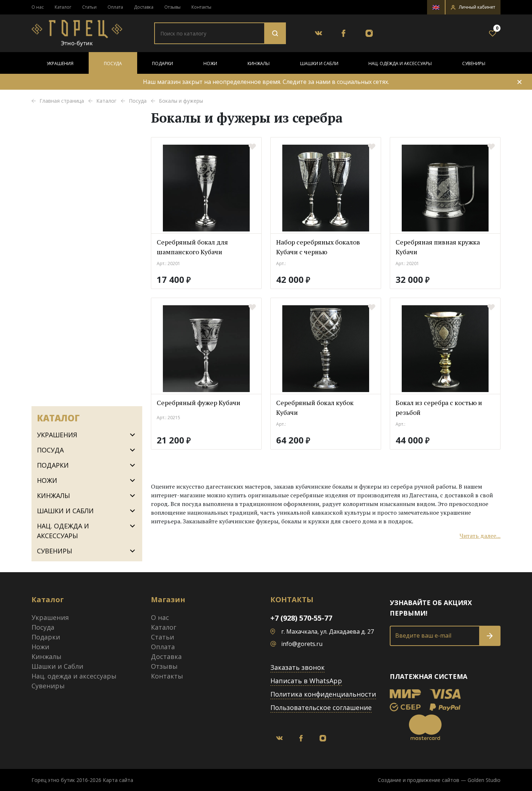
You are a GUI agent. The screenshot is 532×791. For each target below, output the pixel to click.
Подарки (162, 63)
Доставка (143, 7)
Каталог (63, 7)
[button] (473, 7)
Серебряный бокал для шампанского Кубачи (192, 247)
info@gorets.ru (301, 644)
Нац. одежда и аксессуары (400, 63)
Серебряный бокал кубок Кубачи (315, 407)
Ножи (210, 63)
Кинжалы (259, 63)
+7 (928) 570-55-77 (301, 618)
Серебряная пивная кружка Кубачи (438, 247)
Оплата (115, 7)
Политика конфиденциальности (323, 694)
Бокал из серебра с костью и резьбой (439, 407)
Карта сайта (118, 780)
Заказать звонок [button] (297, 667)
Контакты (201, 7)
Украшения (60, 63)
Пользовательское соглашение (321, 707)
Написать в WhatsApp (306, 680)
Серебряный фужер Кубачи (198, 402)
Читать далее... (480, 536)
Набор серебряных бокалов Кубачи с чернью (318, 247)
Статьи (89, 7)
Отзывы (172, 7)
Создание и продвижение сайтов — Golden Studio (439, 780)
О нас (37, 7)
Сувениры (473, 63)
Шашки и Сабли (319, 63)
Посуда (113, 63)
